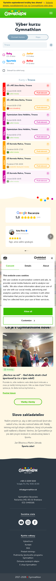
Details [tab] (28, 266)
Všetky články (28, 401)
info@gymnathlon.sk (28, 489)
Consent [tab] (10, 266)
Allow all (28, 311)
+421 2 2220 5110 (28, 481)
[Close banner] (52, 258)
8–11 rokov (30, 63)
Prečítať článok (9, 393)
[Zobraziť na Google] (11, 232)
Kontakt (28, 545)
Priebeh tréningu (28, 552)
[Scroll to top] (50, 575)
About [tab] (46, 266)
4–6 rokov (30, 56)
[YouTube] (21, 522)
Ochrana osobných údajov (28, 561)
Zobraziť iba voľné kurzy (15, 70)
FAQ (28, 548)
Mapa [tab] (38, 37)
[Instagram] (28, 522)
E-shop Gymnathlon (28, 565)
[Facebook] (35, 522)
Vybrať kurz (28, 541)
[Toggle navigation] (51, 13)
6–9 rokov (10, 63)
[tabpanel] (28, 131)
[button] (5, 236)
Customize (26, 320)
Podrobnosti (42, 93)
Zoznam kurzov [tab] (18, 37)
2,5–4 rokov (11, 56)
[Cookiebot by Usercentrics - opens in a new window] (34, 258)
